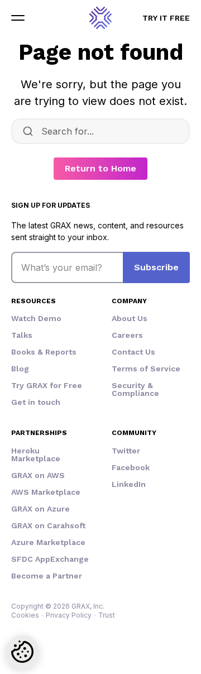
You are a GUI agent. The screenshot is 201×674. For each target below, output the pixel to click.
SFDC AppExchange (50, 559)
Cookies (25, 615)
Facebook (131, 467)
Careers (127, 335)
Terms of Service (146, 368)
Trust (106, 615)
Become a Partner (46, 575)
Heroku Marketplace (35, 454)
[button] (18, 18)
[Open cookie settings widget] (22, 651)
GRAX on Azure (40, 508)
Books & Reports (43, 351)
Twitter (126, 450)
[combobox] (100, 131)
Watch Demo (36, 318)
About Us (129, 318)
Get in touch (35, 402)
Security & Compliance (135, 389)
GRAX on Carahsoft (48, 525)
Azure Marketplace (48, 542)
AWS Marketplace (45, 491)
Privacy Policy (69, 615)
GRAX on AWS (38, 475)
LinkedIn (129, 484)
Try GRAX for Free (46, 385)
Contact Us (133, 351)
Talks (21, 335)
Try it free (166, 17)
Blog (20, 368)
